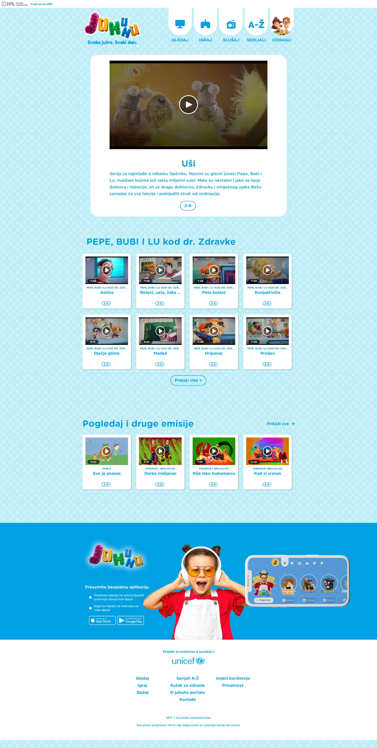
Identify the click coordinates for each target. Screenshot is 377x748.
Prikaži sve (278, 423)
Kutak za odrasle (187, 685)
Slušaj (142, 692)
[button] (188, 104)
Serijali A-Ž (187, 678)
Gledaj (142, 678)
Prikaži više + (188, 380)
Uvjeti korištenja (233, 678)
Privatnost (232, 685)
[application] (188, 105)
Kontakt (187, 699)
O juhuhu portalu (187, 692)
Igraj (142, 685)
